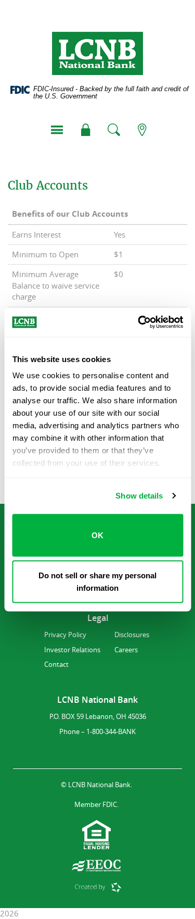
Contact (56, 664)
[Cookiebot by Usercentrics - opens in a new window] (139, 322)
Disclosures (131, 634)
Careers (126, 649)
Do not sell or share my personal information (97, 581)
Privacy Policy (65, 634)
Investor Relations (72, 649)
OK (97, 534)
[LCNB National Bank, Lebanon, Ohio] (97, 53)
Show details (139, 495)
